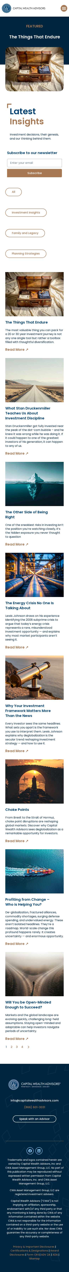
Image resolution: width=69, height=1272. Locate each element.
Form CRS (33, 1254)
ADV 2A (45, 1254)
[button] (64, 8)
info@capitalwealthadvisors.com (35, 1100)
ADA (55, 1254)
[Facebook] (30, 1150)
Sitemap (34, 1258)
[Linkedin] (38, 1150)
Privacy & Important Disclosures (33, 1246)
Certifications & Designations (29, 1250)
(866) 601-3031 (34, 1107)
